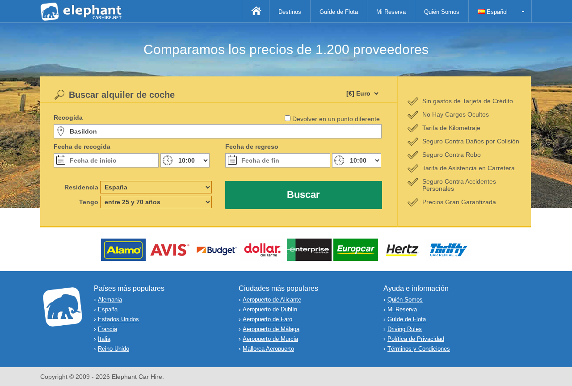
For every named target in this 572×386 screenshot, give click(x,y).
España (108, 309)
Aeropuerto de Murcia (270, 339)
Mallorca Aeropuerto (268, 348)
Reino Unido (113, 348)
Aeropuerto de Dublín (270, 309)
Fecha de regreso (251, 146)
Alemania (110, 299)
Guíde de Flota (339, 11)
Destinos (289, 11)
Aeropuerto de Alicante (272, 299)
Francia (107, 329)
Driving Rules (404, 329)
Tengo (88, 202)
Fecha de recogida (82, 146)
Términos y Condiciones (418, 348)
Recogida (68, 117)
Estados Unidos (118, 319)
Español (496, 11)
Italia (104, 339)
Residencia (81, 187)
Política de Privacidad (415, 339)
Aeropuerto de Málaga (271, 329)
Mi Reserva (391, 11)
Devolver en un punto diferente (336, 118)
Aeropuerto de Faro (267, 319)
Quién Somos (441, 11)
